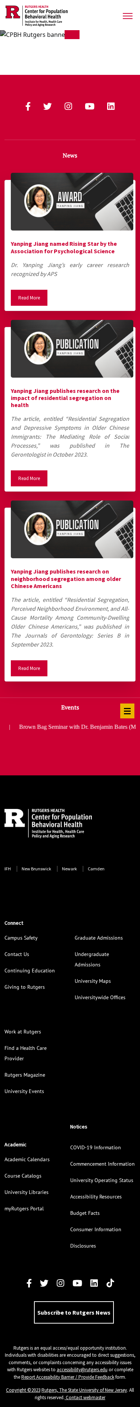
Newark (69, 868)
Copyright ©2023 (23, 1390)
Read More (29, 298)
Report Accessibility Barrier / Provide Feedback (67, 1377)
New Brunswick (36, 868)
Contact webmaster (85, 1397)
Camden (96, 868)
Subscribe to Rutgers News (74, 1312)
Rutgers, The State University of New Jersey (84, 1390)
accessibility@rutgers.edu (82, 1369)
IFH (7, 868)
